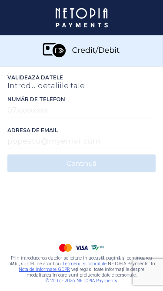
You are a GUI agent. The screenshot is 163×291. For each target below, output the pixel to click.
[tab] (81, 50)
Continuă (81, 163)
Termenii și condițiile (84, 264)
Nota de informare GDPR (44, 269)
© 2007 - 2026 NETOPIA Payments (81, 281)
